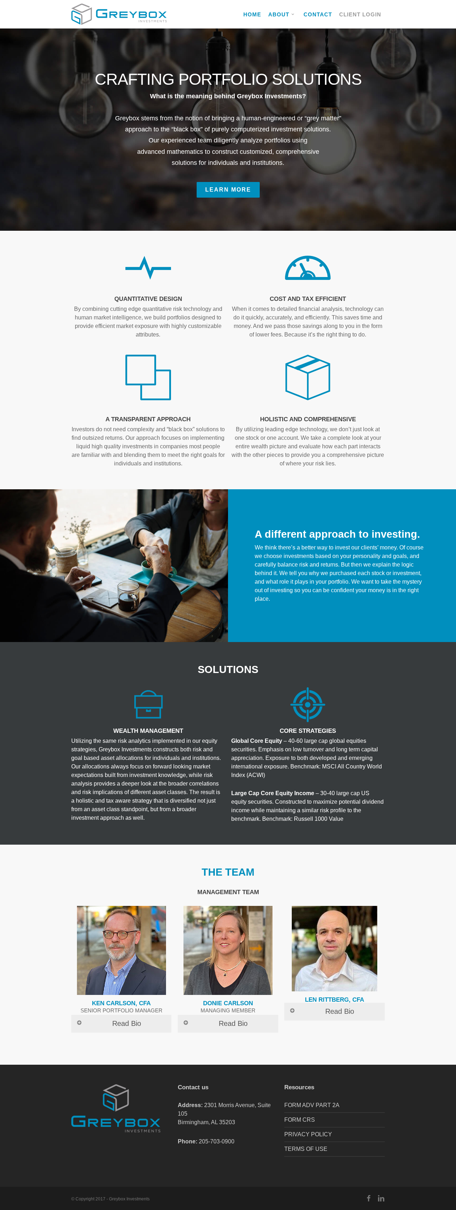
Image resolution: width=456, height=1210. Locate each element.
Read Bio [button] (126, 1023)
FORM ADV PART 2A (312, 1105)
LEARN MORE (228, 190)
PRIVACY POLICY (308, 1134)
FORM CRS (299, 1120)
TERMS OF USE (305, 1149)
